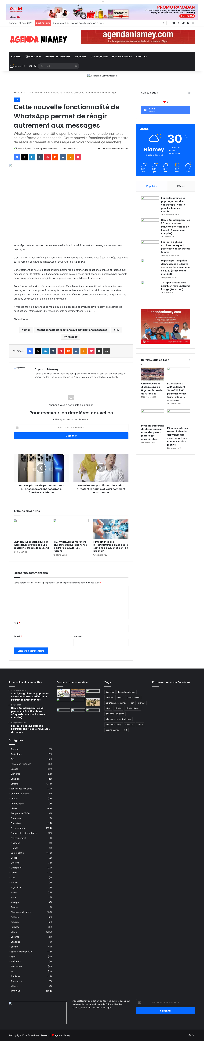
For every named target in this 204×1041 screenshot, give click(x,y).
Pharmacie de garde (57, 56)
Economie (16, 818)
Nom (17, 623)
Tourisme (80, 56)
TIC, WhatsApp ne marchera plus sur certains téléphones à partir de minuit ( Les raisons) (70, 546)
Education (16, 823)
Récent (181, 186)
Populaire (151, 186)
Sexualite (15, 941)
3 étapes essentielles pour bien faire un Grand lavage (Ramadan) (175, 286)
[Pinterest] (47, 157)
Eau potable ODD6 (20, 813)
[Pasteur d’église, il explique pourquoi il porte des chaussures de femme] (150, 246)
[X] (24, 157)
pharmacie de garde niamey (118, 719)
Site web (77, 636)
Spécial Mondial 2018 (21, 951)
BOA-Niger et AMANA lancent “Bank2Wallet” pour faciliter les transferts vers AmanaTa (176, 392)
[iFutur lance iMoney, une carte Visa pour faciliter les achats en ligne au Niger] (63, 693)
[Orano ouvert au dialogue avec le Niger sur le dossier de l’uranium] (152, 374)
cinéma (109, 697)
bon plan (110, 692)
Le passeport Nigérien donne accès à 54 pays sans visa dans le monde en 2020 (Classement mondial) (175, 267)
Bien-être (15, 774)
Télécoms (16, 961)
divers (120, 697)
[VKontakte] (63, 157)
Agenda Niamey (47, 148)
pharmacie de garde (115, 713)
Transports (16, 981)
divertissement (133, 697)
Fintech (14, 848)
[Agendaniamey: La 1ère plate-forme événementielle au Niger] (38, 39)
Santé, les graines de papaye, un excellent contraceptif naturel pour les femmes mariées (173, 204)
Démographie (17, 803)
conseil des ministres (21, 788)
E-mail (18, 636)
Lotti (13, 877)
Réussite (15, 927)
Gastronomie (99, 56)
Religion (15, 922)
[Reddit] (55, 157)
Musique (15, 902)
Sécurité (15, 937)
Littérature (16, 867)
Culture (14, 798)
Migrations (16, 887)
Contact (141, 56)
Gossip (14, 858)
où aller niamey (133, 708)
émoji (26, 329)
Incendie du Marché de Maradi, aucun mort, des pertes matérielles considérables (152, 432)
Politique (15, 917)
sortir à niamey (112, 730)
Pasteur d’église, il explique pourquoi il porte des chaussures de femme (175, 247)
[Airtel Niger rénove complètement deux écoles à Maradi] (93, 712)
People (14, 907)
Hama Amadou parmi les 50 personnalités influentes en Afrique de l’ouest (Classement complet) (175, 226)
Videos (14, 986)
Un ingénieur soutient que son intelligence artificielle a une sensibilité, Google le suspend (31, 544)
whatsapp (71, 336)
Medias (14, 882)
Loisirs (14, 872)
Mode (13, 897)
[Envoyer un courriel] (56, 148)
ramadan (129, 724)
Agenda (14, 749)
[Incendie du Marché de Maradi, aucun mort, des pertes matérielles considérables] (152, 416)
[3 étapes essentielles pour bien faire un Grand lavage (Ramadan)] (150, 287)
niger (108, 708)
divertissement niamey (116, 703)
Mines (14, 892)
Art (12, 759)
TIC (26, 92)
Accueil (16, 56)
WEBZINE (33, 56)
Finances (15, 843)
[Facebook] (17, 157)
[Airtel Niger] (102, 11)
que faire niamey (113, 724)
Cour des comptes (20, 793)
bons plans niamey (126, 692)
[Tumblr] (40, 157)
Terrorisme (16, 966)
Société (14, 946)
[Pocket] (78, 157)
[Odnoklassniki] (70, 157)
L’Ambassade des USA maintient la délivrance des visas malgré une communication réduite (177, 436)
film (132, 703)
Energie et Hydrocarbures (24, 833)
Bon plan (15, 778)
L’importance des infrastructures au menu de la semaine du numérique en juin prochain (110, 546)
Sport (13, 956)
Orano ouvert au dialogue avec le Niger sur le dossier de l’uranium (86, 23)
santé (140, 724)
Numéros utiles (122, 56)
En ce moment (18, 828)
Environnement (18, 838)
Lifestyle (15, 862)
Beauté (14, 769)
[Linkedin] (32, 157)
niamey (141, 703)
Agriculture (16, 754)
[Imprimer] (106, 351)
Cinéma (14, 783)
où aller (118, 708)
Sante (14, 932)
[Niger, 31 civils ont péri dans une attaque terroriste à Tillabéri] (93, 702)
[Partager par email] (99, 351)
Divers (14, 808)
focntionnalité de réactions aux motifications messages (72, 329)
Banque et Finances (21, 764)
